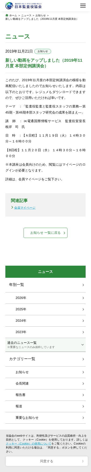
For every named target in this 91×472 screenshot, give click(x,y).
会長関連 (22, 383)
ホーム (13, 15)
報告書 (20, 395)
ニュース (26, 15)
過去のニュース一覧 (31, 345)
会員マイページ (24, 207)
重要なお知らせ (27, 417)
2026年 (21, 298)
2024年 (21, 320)
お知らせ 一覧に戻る (45, 232)
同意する (46, 461)
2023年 (21, 332)
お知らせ (40, 15)
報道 (19, 406)
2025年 (21, 309)
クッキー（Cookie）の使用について (28, 443)
